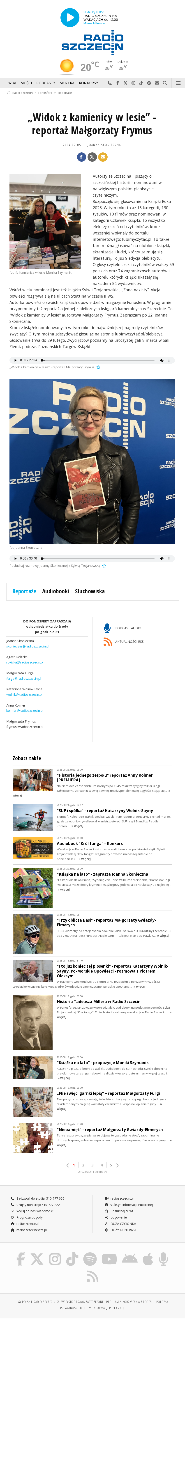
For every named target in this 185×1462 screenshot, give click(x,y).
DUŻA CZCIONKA (123, 1223)
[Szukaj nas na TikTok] (72, 1253)
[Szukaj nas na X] (37, 1253)
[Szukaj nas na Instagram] (55, 1253)
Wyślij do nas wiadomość (157, 83)
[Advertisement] (49, 1356)
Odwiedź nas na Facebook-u (118, 83)
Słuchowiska (90, 591)
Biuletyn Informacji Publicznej (131, 1205)
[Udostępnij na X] (92, 157)
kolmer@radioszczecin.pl (24, 710)
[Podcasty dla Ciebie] (163, 1253)
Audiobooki (55, 591)
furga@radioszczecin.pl (23, 678)
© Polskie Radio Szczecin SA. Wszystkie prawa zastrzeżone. (61, 1301)
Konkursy (88, 83)
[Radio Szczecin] (92, 42)
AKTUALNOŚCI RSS (129, 642)
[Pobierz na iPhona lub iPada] (148, 1253)
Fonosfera (45, 92)
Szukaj (165, 83)
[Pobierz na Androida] (130, 1253)
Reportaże (65, 92)
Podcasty (45, 83)
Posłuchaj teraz (121, 1211)
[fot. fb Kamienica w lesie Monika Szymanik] (45, 221)
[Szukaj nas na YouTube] (109, 1253)
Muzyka (67, 83)
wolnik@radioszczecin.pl (24, 694)
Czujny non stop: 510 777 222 (38, 1205)
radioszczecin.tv (122, 1198)
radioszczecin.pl (27, 1223)
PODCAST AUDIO (127, 628)
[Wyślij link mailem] (103, 157)
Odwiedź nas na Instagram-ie (133, 83)
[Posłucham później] (98, 367)
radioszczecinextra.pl (31, 1230)
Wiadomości (20, 83)
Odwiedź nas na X (126, 83)
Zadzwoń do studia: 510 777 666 (40, 1198)
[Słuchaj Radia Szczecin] (70, 17)
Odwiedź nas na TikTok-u (141, 83)
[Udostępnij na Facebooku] (81, 157)
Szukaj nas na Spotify (149, 83)
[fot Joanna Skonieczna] (92, 461)
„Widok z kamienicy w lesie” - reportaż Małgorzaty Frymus (92, 123)
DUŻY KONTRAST (123, 1230)
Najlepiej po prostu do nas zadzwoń (110, 83)
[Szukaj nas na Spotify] (90, 1253)
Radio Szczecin (22, 92)
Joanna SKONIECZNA (104, 144)
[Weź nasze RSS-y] (92, 1271)
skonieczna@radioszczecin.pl (27, 646)
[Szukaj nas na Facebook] (21, 1253)
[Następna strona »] (117, 1165)
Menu (178, 83)
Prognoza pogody (29, 1217)
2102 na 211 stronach (92, 1172)
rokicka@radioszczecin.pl (25, 662)
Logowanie (118, 1217)
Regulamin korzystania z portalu (130, 1301)
